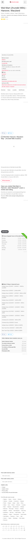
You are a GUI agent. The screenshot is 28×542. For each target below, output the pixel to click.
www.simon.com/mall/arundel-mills (9, 81)
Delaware (22, 501)
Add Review (21, 90)
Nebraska (5, 510)
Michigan (22, 506)
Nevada (10, 510)
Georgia (9, 503)
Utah (21, 516)
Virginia (9, 518)
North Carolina (18, 512)
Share (4, 133)
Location (15, 90)
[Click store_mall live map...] (14, 146)
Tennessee (12, 516)
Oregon (10, 514)
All (24, 530)
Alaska (10, 499)
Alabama (5, 499)
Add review (4, 231)
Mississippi (11, 508)
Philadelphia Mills (6, 350)
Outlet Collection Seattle (7, 341)
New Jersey (23, 510)
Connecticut (16, 501)
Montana (22, 508)
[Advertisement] (14, 38)
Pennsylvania (16, 514)
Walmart (3, 59)
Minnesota (5, 508)
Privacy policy (5, 490)
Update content (5, 488)
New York (11, 512)
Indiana (4, 504)
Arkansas (19, 499)
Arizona (14, 499)
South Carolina (23, 514)
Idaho (18, 503)
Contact (3, 487)
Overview (3, 90)
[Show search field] (24, 2)
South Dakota (6, 516)
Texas (17, 516)
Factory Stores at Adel (7, 345)
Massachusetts (16, 506)
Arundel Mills (4, 63)
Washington (15, 518)
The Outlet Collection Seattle (8, 343)
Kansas (13, 504)
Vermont (5, 518)
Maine (4, 506)
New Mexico (5, 512)
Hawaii (14, 503)
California (5, 501)
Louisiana (23, 504)
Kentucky (18, 504)
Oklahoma (5, 514)
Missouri (16, 508)
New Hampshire (17, 510)
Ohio (23, 512)
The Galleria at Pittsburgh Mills (9, 347)
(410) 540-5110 (5, 70)
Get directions (6, 180)
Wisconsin (5, 520)
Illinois (22, 503)
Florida (4, 503)
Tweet (11, 133)
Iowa (9, 504)
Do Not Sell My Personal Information (9, 492)
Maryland (4, 74)
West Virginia (21, 518)
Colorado (10, 501)
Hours (9, 90)
